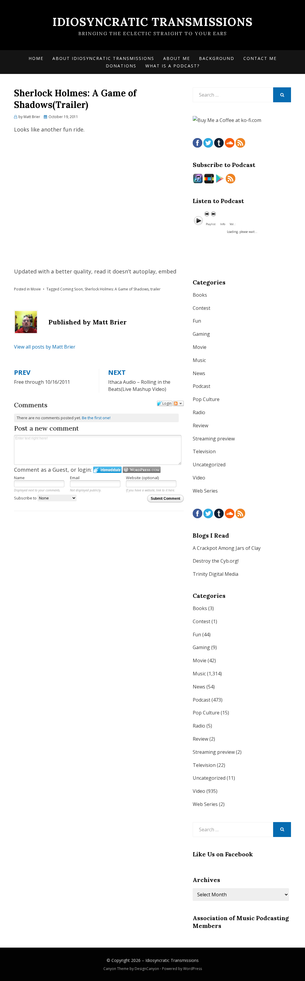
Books (200, 295)
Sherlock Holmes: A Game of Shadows (117, 289)
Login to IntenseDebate (107, 470)
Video (199, 477)
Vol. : (232, 224)
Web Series (205, 491)
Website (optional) (142, 477)
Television (204, 451)
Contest (201, 308)
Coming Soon (71, 289)
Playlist (211, 224)
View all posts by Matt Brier (44, 346)
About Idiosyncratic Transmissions (103, 58)
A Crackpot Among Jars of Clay (227, 548)
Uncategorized (209, 464)
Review (200, 425)
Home (36, 58)
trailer (155, 289)
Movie (36, 289)
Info (222, 224)
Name (19, 477)
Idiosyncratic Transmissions (152, 22)
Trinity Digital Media (215, 574)
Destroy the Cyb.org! (216, 561)
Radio (199, 412)
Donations (121, 66)
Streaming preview (214, 438)
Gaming (201, 334)
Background (216, 58)
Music (199, 360)
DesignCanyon (147, 968)
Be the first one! (96, 417)
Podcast (201, 386)
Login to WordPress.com (142, 470)
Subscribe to (26, 498)
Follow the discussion (178, 403)
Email (75, 477)
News (199, 373)
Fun (197, 321)
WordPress (192, 968)
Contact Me (260, 58)
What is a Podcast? (172, 66)
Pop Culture (206, 399)
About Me (176, 58)
